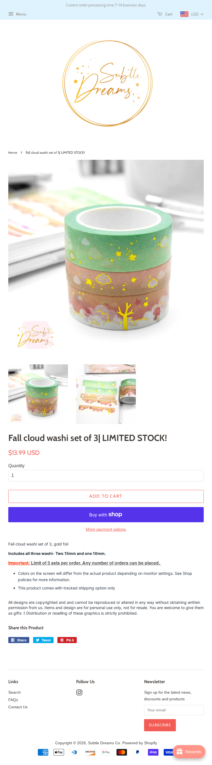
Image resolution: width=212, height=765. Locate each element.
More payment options (106, 529)
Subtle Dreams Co (104, 743)
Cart (169, 14)
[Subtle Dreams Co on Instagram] (79, 694)
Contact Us (18, 707)
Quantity (16, 465)
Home (12, 152)
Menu (20, 14)
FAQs (13, 700)
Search (14, 692)
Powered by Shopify (139, 743)
